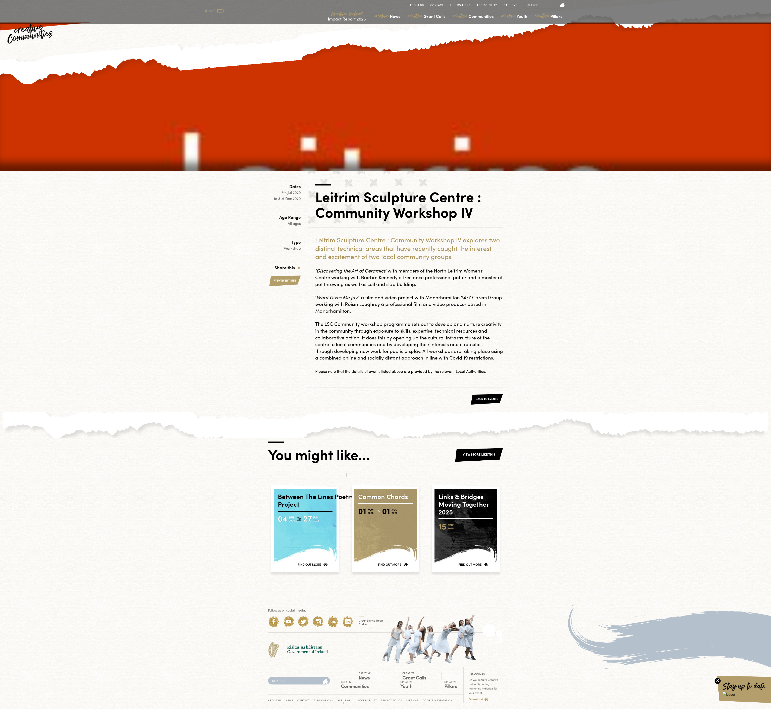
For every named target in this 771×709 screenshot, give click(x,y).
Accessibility (487, 5)
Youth (514, 16)
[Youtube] (288, 621)
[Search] (325, 682)
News (387, 16)
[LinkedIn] (348, 621)
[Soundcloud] (333, 621)
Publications (460, 5)
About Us (417, 5)
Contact (437, 5)
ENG (515, 5)
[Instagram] (318, 621)
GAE (506, 5)
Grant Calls (427, 16)
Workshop (292, 248)
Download (476, 699)
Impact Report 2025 (347, 16)
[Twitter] (303, 621)
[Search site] (562, 5)
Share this (284, 267)
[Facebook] (273, 621)
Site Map (412, 700)
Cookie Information (437, 700)
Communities (473, 16)
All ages (294, 223)
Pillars (548, 16)
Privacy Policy (391, 700)
